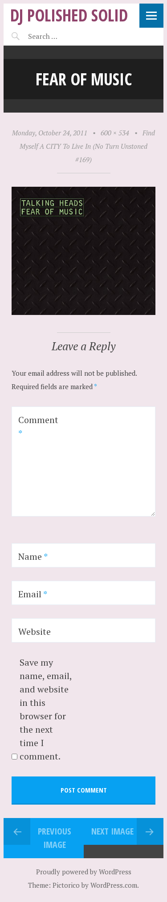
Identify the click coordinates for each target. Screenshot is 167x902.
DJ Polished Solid (69, 15)
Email (32, 594)
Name (33, 556)
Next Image (112, 831)
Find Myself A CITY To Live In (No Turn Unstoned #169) (87, 146)
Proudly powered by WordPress (83, 871)
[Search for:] (64, 36)
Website (34, 631)
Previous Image (54, 838)
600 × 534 (115, 132)
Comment (38, 426)
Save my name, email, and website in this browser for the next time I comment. (46, 709)
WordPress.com (113, 885)
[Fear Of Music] (83, 312)
